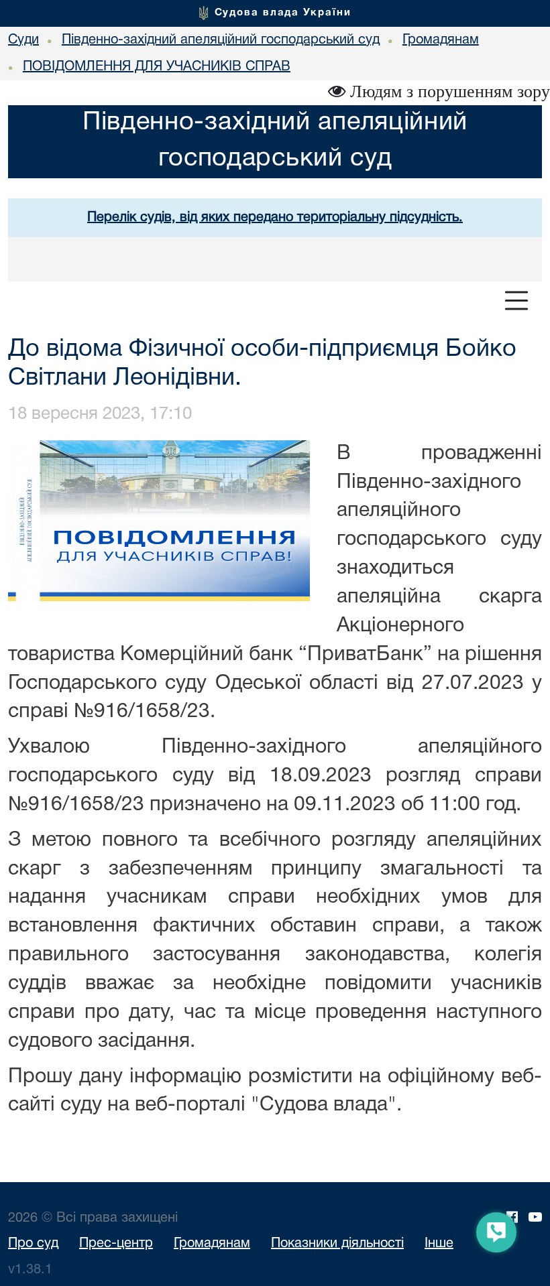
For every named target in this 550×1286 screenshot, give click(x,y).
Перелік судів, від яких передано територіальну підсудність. (275, 218)
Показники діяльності (337, 1244)
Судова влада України (283, 12)
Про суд (33, 1244)
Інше (439, 1244)
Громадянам (212, 1244)
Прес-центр (116, 1244)
